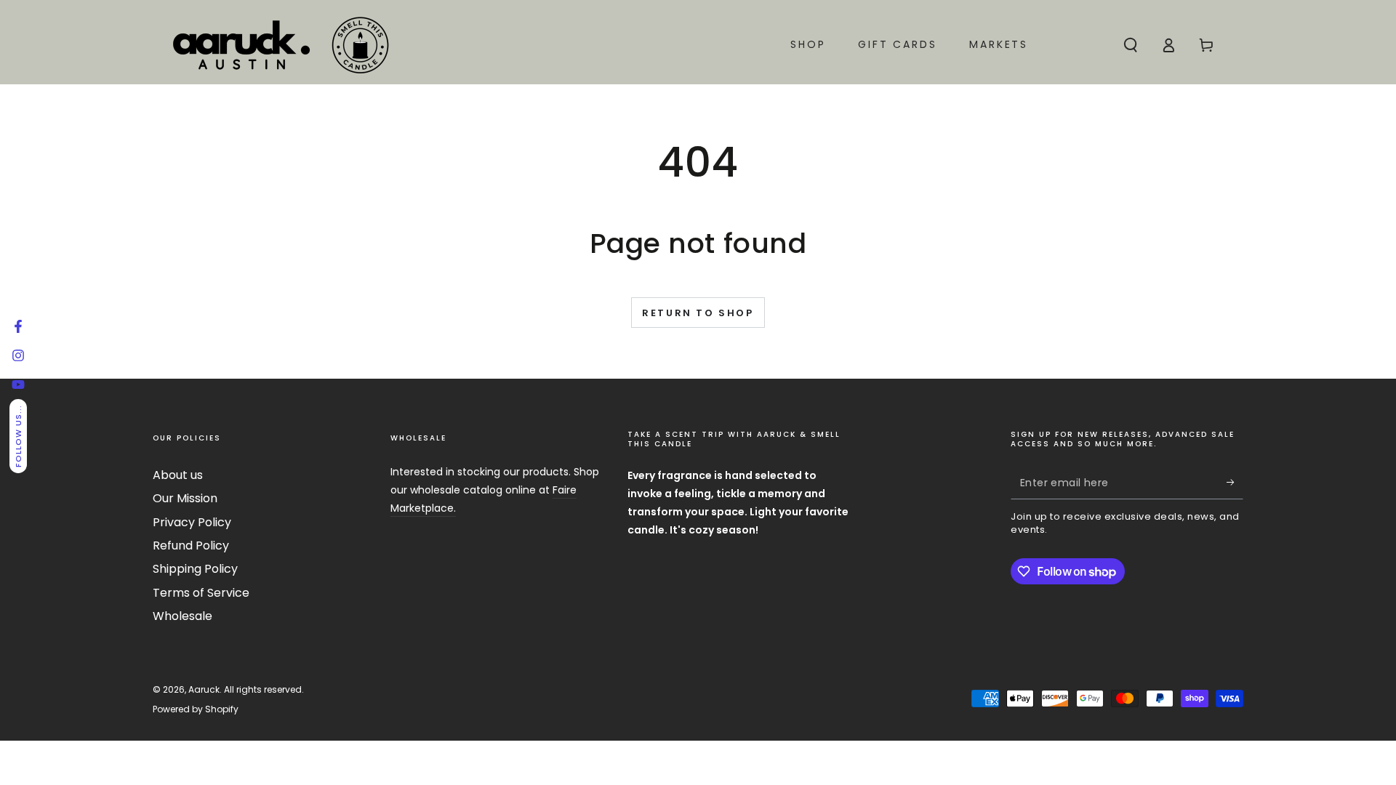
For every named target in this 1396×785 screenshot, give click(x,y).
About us (178, 475)
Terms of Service (201, 592)
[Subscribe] (1235, 483)
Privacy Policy (192, 522)
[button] (1131, 45)
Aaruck (204, 689)
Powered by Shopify (195, 709)
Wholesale (182, 616)
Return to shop (697, 313)
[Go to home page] (280, 45)
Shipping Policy (195, 568)
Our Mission (185, 498)
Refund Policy (191, 545)
